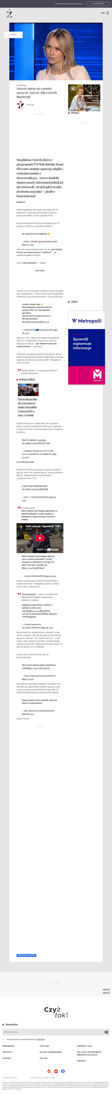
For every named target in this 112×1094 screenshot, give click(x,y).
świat (74, 302)
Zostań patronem (98, 3)
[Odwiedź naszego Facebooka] (62, 1071)
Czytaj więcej (40, 1039)
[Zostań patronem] (49, 1071)
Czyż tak (44, 1046)
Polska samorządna (51, 1052)
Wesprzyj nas (84, 1046)
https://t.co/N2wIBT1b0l (33, 568)
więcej (106, 989)
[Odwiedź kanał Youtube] (56, 1071)
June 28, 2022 (50, 576)
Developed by (35, 1077)
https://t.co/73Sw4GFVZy (38, 668)
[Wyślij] (106, 1032)
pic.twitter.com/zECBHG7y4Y (35, 322)
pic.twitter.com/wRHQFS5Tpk (36, 443)
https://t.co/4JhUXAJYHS (39, 611)
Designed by (7, 1077)
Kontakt (81, 1061)
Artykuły (7, 1052)
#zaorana (41, 440)
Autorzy (6, 1058)
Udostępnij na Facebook (26, 955)
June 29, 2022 (28, 244)
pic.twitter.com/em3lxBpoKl (35, 489)
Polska (13, 34)
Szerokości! (8, 1046)
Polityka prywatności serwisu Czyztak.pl (89, 1053)
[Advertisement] (40, 136)
